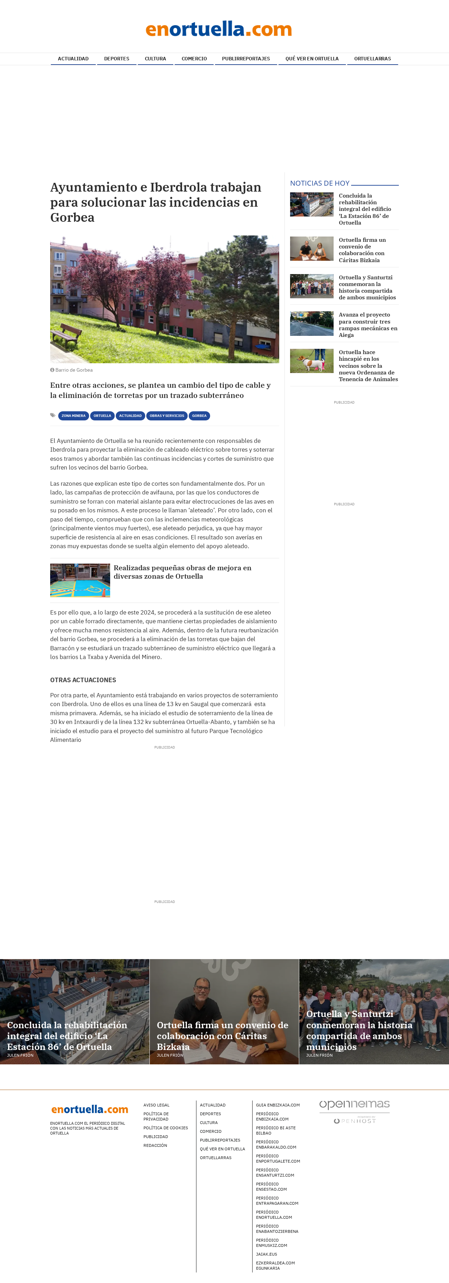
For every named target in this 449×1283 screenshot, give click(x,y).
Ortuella (102, 415)
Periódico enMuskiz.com (271, 1242)
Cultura (209, 1122)
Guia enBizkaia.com (278, 1105)
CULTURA (155, 58)
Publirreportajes (220, 1140)
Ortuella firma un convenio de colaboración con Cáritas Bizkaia (362, 250)
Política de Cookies (165, 1127)
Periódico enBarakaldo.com (276, 1144)
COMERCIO (194, 58)
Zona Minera (74, 415)
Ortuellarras (216, 1157)
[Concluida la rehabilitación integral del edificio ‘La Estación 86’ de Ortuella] (312, 204)
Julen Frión (20, 1055)
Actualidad (130, 415)
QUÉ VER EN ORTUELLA (312, 58)
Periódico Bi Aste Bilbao (276, 1130)
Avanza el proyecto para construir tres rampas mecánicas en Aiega (368, 324)
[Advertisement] (224, 120)
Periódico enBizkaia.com (272, 1116)
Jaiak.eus (266, 1254)
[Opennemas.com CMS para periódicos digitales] (355, 1111)
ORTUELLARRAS (372, 58)
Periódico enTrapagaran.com (277, 1200)
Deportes (210, 1113)
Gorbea (199, 415)
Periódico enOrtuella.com (274, 1214)
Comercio (211, 1131)
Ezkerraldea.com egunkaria (275, 1265)
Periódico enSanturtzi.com (275, 1172)
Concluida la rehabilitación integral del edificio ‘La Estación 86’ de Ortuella (365, 209)
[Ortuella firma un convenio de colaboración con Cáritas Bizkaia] (312, 249)
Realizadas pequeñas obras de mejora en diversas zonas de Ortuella (183, 572)
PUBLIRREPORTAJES (246, 58)
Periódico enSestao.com (271, 1186)
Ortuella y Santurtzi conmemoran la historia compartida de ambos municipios (367, 287)
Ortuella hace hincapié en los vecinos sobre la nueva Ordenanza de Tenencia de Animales (368, 365)
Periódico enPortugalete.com (278, 1158)
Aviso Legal (156, 1105)
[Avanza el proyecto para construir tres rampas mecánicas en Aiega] (312, 323)
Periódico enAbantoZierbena (277, 1228)
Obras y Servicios (167, 415)
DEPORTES (116, 58)
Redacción (155, 1145)
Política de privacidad (156, 1116)
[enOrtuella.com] (224, 28)
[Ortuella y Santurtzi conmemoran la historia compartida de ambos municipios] (312, 286)
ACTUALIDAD (73, 58)
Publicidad (155, 1136)
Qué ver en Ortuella (222, 1148)
